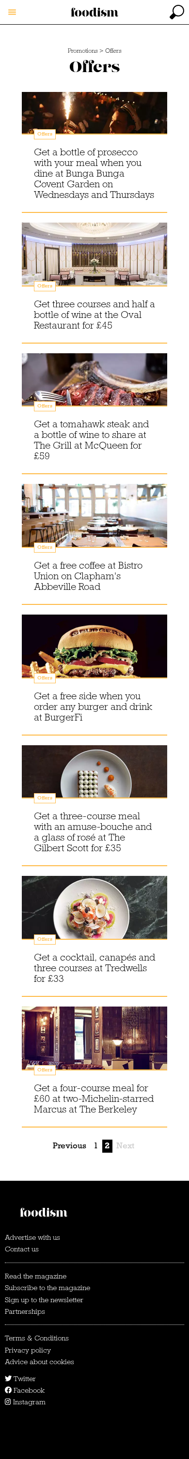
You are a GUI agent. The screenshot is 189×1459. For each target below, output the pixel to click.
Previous (69, 1146)
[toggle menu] (12, 12)
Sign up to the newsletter (44, 1299)
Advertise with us (32, 1237)
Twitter (24, 1378)
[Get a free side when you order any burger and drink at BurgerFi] (94, 655)
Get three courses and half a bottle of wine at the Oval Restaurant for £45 (94, 314)
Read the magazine (35, 1276)
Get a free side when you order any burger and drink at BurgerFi (93, 706)
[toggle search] (177, 12)
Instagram (28, 1402)
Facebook (28, 1390)
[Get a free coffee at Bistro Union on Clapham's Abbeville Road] (94, 525)
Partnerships (25, 1311)
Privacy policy (28, 1350)
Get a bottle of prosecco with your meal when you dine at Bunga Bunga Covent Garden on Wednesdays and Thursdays (94, 173)
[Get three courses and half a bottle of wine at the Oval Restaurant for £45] (94, 263)
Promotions (83, 51)
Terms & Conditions (37, 1338)
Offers (113, 51)
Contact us (22, 1249)
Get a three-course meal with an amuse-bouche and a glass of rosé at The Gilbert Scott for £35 (93, 832)
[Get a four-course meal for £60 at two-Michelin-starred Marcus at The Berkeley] (94, 1047)
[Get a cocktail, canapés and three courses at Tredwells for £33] (94, 917)
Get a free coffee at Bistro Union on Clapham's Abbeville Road (88, 575)
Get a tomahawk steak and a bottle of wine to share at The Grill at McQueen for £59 (91, 440)
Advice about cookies (39, 1361)
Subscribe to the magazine (47, 1287)
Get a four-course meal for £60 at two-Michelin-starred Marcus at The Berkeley (94, 1098)
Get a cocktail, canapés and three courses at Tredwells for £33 (94, 967)
